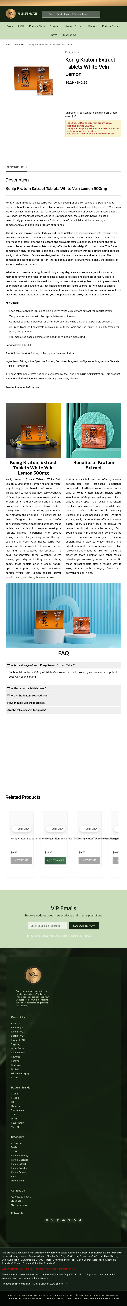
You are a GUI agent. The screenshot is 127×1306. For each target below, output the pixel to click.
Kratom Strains (18, 1172)
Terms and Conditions (64, 1295)
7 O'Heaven (17, 1110)
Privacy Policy (84, 1295)
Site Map (116, 1298)
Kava (54, 34)
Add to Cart (55, 860)
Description (16, 167)
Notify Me (21, 860)
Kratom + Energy (19, 1155)
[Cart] (118, 14)
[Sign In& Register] (109, 14)
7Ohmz (14, 1114)
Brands (54, 26)
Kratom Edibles (111, 26)
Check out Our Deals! (86, 3)
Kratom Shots (37, 26)
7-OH (14, 1151)
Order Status (17, 1048)
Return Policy (18, 1052)
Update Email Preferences (105, 1295)
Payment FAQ (18, 1040)
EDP (13, 1102)
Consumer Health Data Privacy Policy (25, 1298)
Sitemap (15, 1077)
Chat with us (20, 1205)
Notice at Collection (54, 1298)
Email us (18, 1201)
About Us (15, 1023)
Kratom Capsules (19, 1159)
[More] (25, 26)
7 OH (21, 26)
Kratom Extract (74, 26)
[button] (21, 829)
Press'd (15, 1097)
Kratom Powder (19, 1168)
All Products (17, 1143)
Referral (15, 1061)
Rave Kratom (17, 1123)
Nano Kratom (17, 1180)
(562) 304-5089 (22, 1196)
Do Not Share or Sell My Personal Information (88, 1298)
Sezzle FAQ (17, 1036)
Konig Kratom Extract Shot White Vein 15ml (35, 838)
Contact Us (16, 1069)
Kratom (92, 26)
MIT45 (14, 1118)
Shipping (15, 1044)
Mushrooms (69, 34)
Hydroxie (16, 1106)
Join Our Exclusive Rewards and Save (103, 3)
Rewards (15, 1056)
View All (15, 1127)
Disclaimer (16, 1065)
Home (8, 44)
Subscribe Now (84, 925)
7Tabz (14, 1093)
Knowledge (17, 1027)
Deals (10, 26)
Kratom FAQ (17, 1031)
